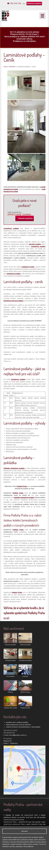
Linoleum (25, 676)
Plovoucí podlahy (10, 644)
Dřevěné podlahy (10, 660)
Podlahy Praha (22, 486)
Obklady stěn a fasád (10, 708)
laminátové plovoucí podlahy (13, 301)
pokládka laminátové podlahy (24, 497)
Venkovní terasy (25, 692)
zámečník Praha (36, 824)
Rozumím (24, 831)
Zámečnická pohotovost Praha (14, 820)
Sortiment (12, 66)
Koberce (10, 692)
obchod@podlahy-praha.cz (18, 735)
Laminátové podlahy (11, 228)
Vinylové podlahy (25, 644)
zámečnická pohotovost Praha (14, 824)
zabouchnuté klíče (30, 815)
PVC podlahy (10, 676)
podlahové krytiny (28, 267)
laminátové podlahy (14, 274)
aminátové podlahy (38, 246)
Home (5, 66)
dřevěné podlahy (35, 244)
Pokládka (14, 468)
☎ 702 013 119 (14, 3)
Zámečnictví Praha (10, 822)
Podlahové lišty (25, 708)
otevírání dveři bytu (26, 817)
